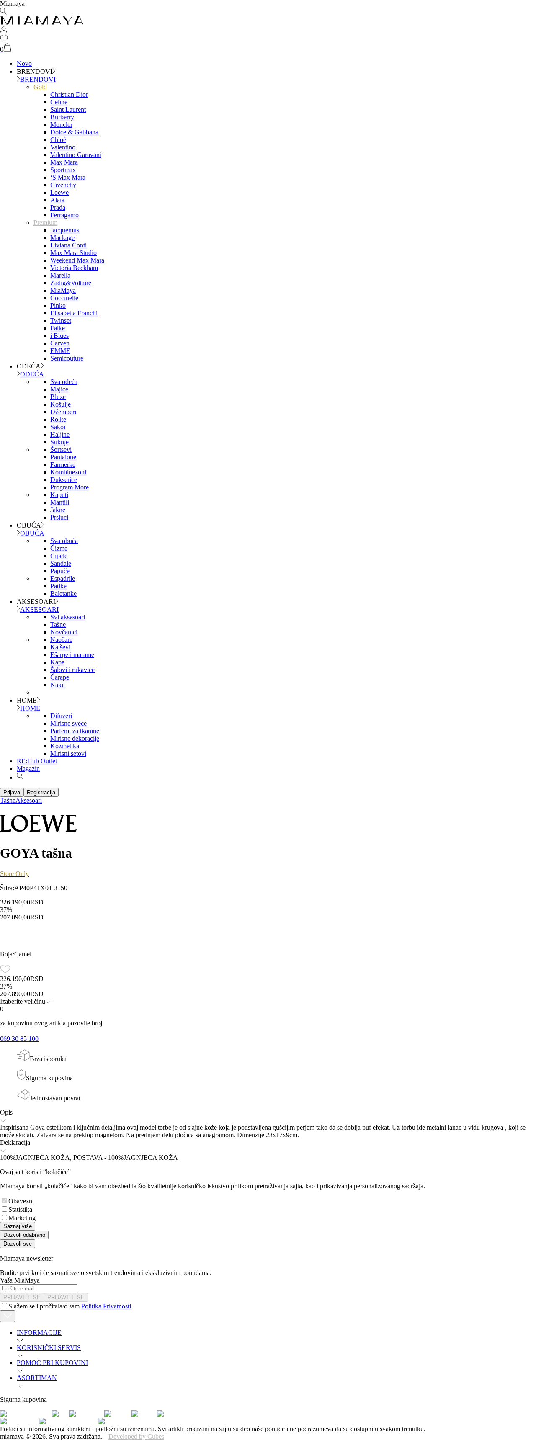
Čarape (59, 677)
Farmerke (62, 464)
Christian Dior (69, 94)
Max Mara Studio (73, 252)
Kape (57, 662)
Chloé (58, 139)
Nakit (57, 684)
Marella (60, 275)
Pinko (58, 305)
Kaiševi (60, 647)
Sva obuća (64, 540)
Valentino (62, 147)
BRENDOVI (38, 79)
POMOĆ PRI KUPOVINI (52, 1362)
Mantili (59, 502)
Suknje (59, 442)
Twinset (60, 320)
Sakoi (57, 426)
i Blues (59, 335)
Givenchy (63, 184)
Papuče (60, 570)
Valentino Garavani (75, 154)
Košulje (60, 404)
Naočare (61, 639)
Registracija (41, 792)
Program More (69, 487)
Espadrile (62, 578)
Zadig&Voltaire (70, 282)
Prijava (11, 792)
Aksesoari (28, 800)
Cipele (58, 555)
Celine (58, 102)
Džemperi (63, 411)
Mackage (62, 237)
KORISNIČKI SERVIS (49, 1347)
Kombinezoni (68, 472)
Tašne (58, 624)
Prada (57, 207)
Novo (24, 63)
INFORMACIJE (39, 1332)
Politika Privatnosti (106, 1306)
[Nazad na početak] (7, 1316)
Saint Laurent (68, 109)
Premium (45, 222)
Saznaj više (17, 1226)
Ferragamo (64, 215)
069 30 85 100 (19, 1038)
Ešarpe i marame (72, 654)
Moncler (61, 124)
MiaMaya (63, 290)
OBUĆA (32, 533)
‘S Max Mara (67, 177)
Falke (57, 328)
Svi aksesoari (67, 617)
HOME (30, 708)
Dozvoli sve (17, 1244)
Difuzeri (61, 715)
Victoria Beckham (74, 267)
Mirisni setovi (68, 753)
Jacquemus (64, 230)
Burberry (62, 117)
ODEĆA (32, 374)
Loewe (59, 192)
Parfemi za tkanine (74, 730)
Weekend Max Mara (77, 260)
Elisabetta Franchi (74, 313)
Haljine (60, 434)
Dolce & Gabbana (74, 132)
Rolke (58, 419)
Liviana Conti (68, 245)
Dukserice (63, 479)
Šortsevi (61, 449)
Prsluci (59, 517)
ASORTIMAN (37, 1377)
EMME (60, 350)
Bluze (58, 396)
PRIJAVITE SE (22, 1297)
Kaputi (59, 494)
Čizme (58, 548)
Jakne (57, 509)
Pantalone (63, 457)
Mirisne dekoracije (74, 738)
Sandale (60, 563)
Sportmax (63, 169)
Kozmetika (64, 745)
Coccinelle (64, 297)
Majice (59, 389)
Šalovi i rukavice (72, 669)
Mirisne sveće (68, 723)
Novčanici (63, 632)
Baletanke (63, 593)
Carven (60, 343)
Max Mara (64, 162)
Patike (58, 586)
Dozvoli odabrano (24, 1235)
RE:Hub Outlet (37, 761)
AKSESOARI (39, 609)
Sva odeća (63, 381)
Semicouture (66, 358)
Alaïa (57, 199)
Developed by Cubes (136, 1436)
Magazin (28, 768)
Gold (40, 86)
